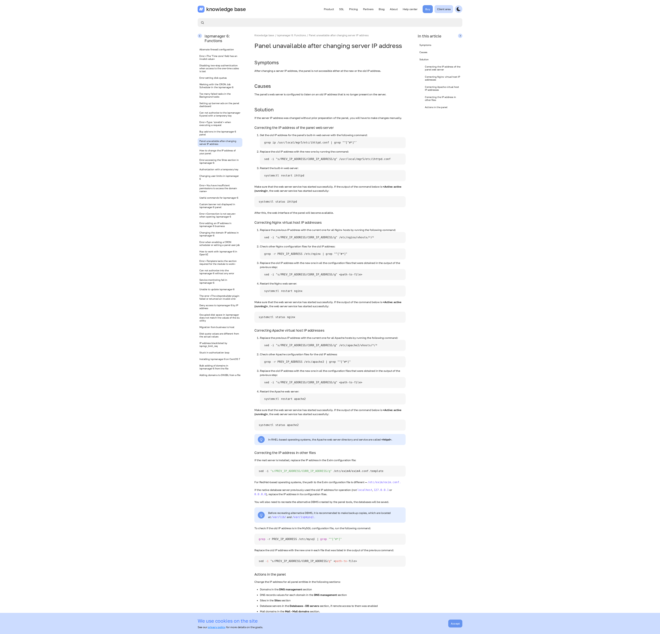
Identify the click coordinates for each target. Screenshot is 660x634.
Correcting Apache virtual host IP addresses (442, 88)
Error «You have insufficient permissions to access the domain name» (218, 188)
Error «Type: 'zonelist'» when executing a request (215, 123)
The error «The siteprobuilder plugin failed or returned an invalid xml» (219, 297)
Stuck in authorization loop (214, 352)
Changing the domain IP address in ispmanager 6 (219, 234)
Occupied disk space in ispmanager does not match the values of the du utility (219, 317)
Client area (443, 9)
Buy (427, 9)
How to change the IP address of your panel (217, 152)
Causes (423, 52)
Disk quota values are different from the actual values (219, 335)
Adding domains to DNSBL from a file (219, 375)
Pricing (353, 9)
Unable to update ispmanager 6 (216, 289)
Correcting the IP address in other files (440, 98)
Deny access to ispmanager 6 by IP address (218, 307)
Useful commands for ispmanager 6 (218, 197)
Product (329, 9)
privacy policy (217, 627)
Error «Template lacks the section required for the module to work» (217, 262)
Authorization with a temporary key (218, 169)
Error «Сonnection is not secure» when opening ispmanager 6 (217, 215)
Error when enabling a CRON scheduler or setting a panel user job (219, 243)
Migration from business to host (216, 327)
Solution (423, 59)
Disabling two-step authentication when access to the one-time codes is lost (219, 68)
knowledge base (226, 9)
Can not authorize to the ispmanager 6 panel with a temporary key (219, 114)
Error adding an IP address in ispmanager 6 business (215, 224)
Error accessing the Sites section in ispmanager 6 (219, 161)
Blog (382, 9)
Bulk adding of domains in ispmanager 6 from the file (213, 367)
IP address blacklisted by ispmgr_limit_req (213, 344)
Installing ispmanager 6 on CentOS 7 (219, 359)
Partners (368, 9)
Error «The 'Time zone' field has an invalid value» (218, 57)
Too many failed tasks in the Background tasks (215, 95)
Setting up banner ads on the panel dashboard (219, 105)
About (394, 9)
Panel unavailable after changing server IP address (217, 142)
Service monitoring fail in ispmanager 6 (213, 281)
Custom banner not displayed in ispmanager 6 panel (217, 206)
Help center (410, 9)
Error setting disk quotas (213, 77)
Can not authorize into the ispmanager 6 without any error (216, 272)
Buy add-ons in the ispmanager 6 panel (217, 133)
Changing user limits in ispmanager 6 (219, 177)
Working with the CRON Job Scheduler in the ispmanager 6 (216, 86)
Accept (455, 623)
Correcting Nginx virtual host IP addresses (442, 78)
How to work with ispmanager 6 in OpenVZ (218, 253)
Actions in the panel (436, 107)
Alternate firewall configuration (216, 49)
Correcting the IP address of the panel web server (442, 68)
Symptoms (425, 44)
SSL (341, 9)
